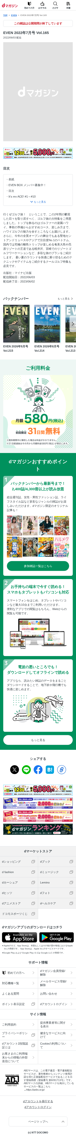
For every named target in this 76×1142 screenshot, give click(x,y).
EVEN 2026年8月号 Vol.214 (46, 348)
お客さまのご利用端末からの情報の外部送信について (15, 1057)
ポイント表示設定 (13, 1004)
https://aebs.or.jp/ (35, 1089)
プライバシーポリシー (15, 1034)
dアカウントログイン (38, 1107)
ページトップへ (38, 1121)
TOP (5, 15)
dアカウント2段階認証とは (15, 1045)
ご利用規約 (9, 1024)
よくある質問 (10, 993)
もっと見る (64, 298)
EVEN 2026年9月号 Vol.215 (15, 348)
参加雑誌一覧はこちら (38, 566)
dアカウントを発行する (38, 1101)
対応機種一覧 (10, 983)
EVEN (14, 15)
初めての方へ (16, 972)
